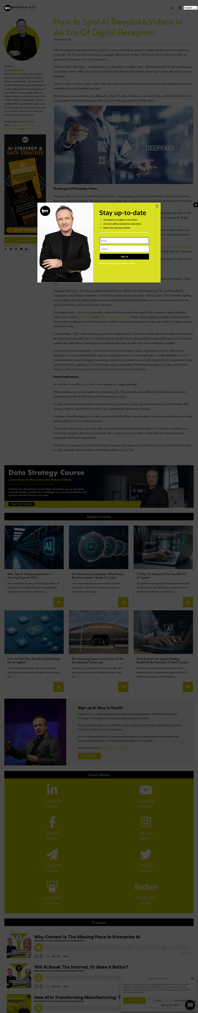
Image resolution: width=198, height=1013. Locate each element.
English (188, 8)
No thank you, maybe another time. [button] (117, 263)
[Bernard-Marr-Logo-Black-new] (20, 6)
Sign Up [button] (124, 256)
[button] (157, 206)
